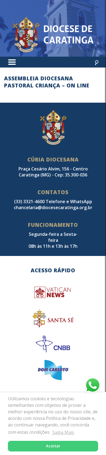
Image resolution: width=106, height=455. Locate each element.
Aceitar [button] (53, 445)
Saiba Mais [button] (63, 432)
